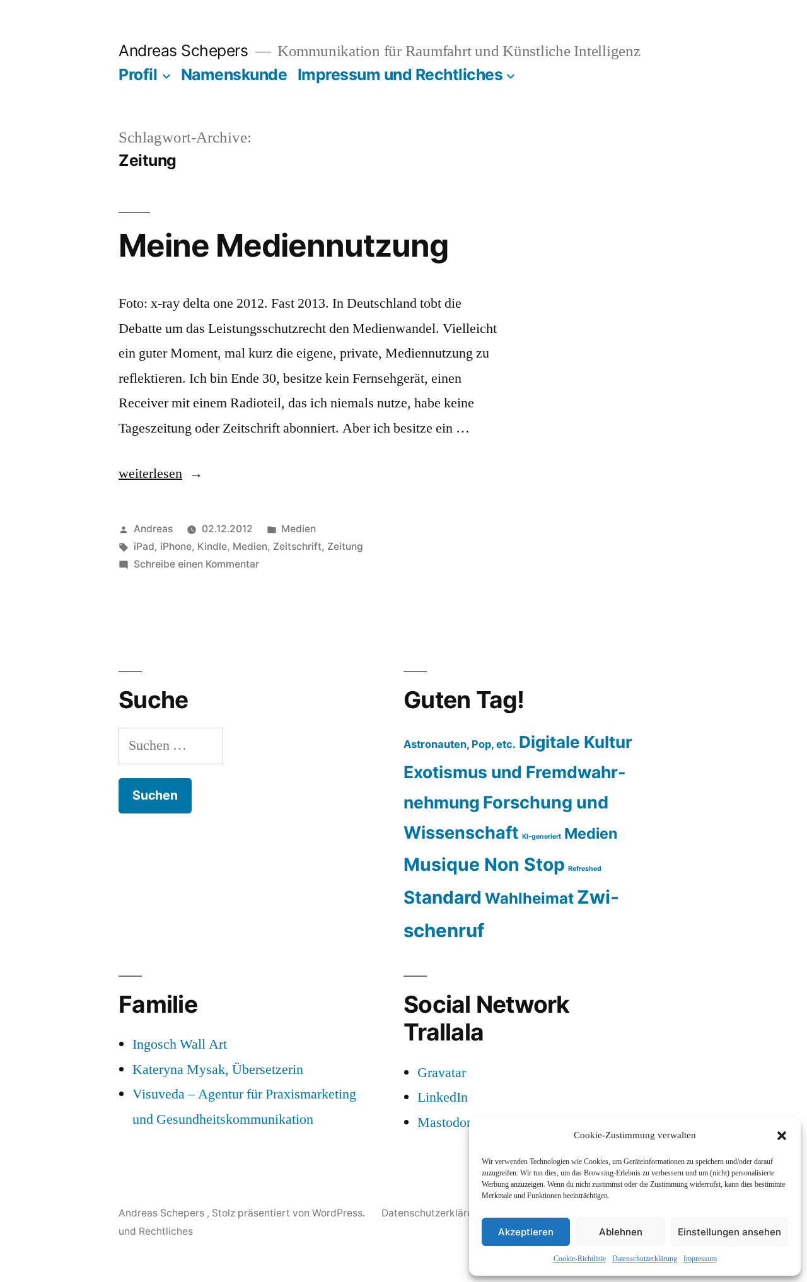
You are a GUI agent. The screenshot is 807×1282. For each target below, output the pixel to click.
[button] (781, 1135)
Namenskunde (234, 74)
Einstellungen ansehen (729, 1232)
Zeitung (345, 546)
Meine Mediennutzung (283, 245)
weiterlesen (161, 473)
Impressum (700, 1259)
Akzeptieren (526, 1232)
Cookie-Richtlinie (580, 1259)
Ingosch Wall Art (179, 1044)
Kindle (212, 546)
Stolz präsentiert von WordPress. (290, 1213)
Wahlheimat (529, 898)
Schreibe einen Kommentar (196, 564)
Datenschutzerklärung (644, 1259)
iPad (144, 546)
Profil (138, 74)
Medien (298, 529)
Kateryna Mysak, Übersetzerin (217, 1069)
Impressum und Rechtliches (400, 74)
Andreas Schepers (185, 50)
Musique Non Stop (484, 864)
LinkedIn (442, 1097)
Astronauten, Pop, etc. (460, 744)
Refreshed (584, 869)
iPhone (176, 546)
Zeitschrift (297, 546)
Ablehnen (620, 1232)
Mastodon (445, 1122)
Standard (443, 897)
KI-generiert (541, 836)
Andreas (153, 529)
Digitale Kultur (575, 742)
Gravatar (441, 1072)
